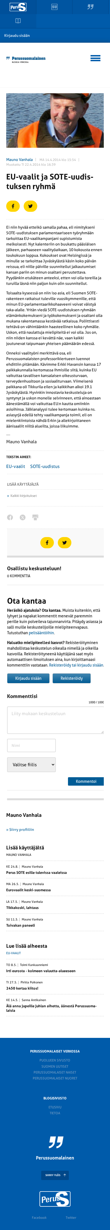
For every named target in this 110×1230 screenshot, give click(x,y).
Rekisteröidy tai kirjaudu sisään (76, 665)
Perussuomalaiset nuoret (55, 1078)
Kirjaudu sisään (17, 35)
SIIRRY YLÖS (52, 1175)
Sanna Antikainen (34, 1000)
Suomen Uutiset (54, 1066)
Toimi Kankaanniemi (34, 965)
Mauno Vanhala (19, 159)
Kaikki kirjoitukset (23, 496)
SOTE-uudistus (45, 466)
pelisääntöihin (41, 633)
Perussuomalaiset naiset (55, 1072)
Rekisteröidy (72, 678)
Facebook (39, 1218)
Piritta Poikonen (32, 982)
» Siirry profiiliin (20, 829)
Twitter (71, 1218)
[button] (95, 57)
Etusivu (55, 1107)
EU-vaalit (15, 466)
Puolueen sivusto (54, 1060)
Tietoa (55, 1113)
